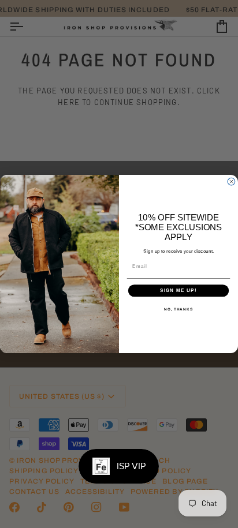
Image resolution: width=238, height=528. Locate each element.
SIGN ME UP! (178, 290)
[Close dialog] (231, 181)
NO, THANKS (178, 309)
